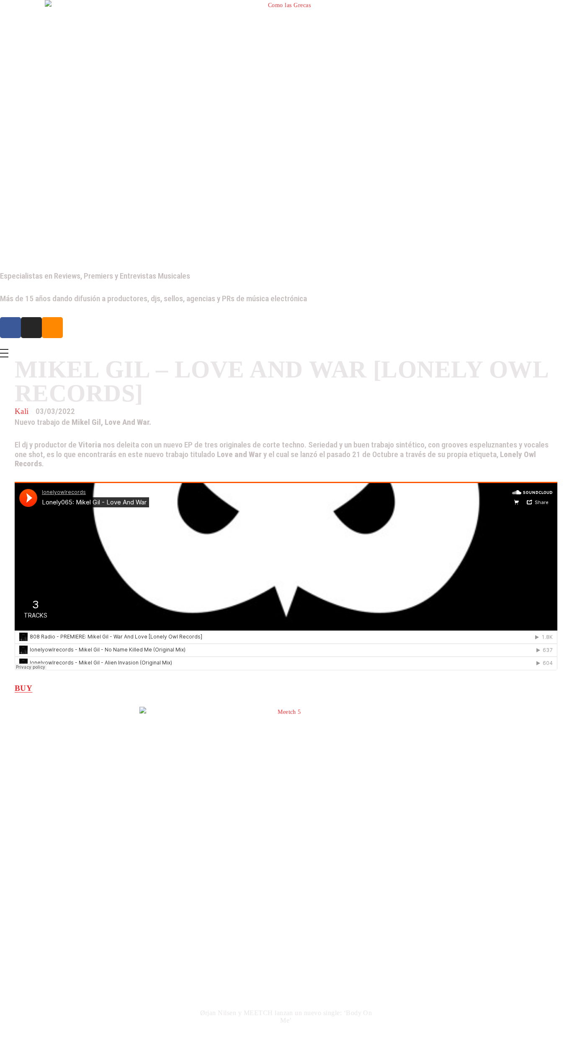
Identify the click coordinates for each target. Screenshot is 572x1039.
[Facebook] (10, 327)
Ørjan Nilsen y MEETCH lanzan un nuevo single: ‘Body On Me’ (286, 1016)
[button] (19, 871)
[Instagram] (31, 327)
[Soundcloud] (52, 327)
